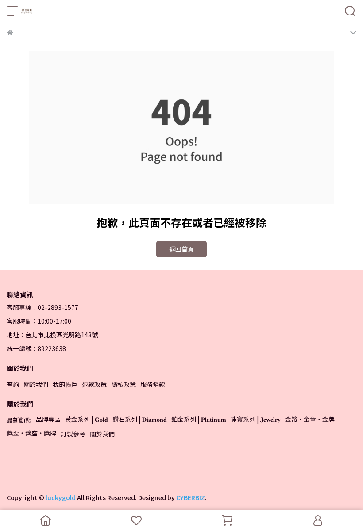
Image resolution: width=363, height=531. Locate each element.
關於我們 (35, 384)
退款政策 (94, 384)
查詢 (13, 384)
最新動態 (19, 420)
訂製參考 (73, 433)
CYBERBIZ (190, 497)
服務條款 (152, 384)
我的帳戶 (65, 384)
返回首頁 (181, 248)
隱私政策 (123, 384)
